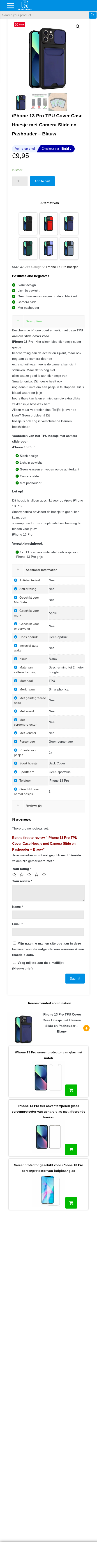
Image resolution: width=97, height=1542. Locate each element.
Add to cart (42, 181)
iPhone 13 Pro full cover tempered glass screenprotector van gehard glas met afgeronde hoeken (48, 1111)
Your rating (21, 869)
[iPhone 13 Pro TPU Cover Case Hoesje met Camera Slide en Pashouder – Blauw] (69, 224)
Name (17, 906)
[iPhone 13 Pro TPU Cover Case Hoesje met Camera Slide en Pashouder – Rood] (48, 224)
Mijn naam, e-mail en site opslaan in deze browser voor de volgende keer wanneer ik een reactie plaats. (48, 949)
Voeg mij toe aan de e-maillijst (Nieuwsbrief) (38, 965)
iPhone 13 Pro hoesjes (62, 267)
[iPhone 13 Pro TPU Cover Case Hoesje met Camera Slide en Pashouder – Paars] (48, 248)
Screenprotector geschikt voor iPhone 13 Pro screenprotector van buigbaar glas (48, 1167)
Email (17, 924)
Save (21, 24)
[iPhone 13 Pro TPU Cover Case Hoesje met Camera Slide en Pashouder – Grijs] (69, 248)
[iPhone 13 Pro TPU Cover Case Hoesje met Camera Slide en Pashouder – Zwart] (28, 224)
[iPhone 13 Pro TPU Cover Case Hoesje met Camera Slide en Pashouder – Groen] (28, 248)
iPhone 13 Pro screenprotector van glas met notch (48, 1055)
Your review (22, 881)
